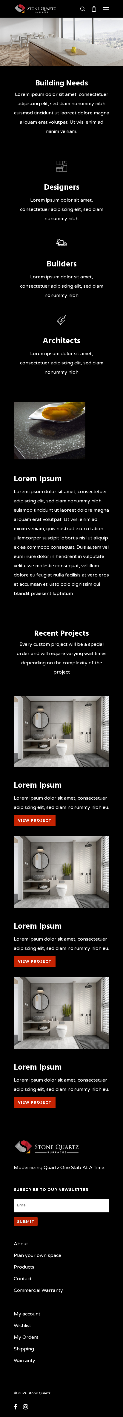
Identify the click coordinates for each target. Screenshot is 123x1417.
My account (27, 1314)
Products (24, 1267)
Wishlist (22, 1326)
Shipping (24, 1349)
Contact (23, 1279)
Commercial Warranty (38, 1290)
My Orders (26, 1337)
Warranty (24, 1361)
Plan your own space (37, 1255)
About (21, 1244)
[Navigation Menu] (106, 9)
